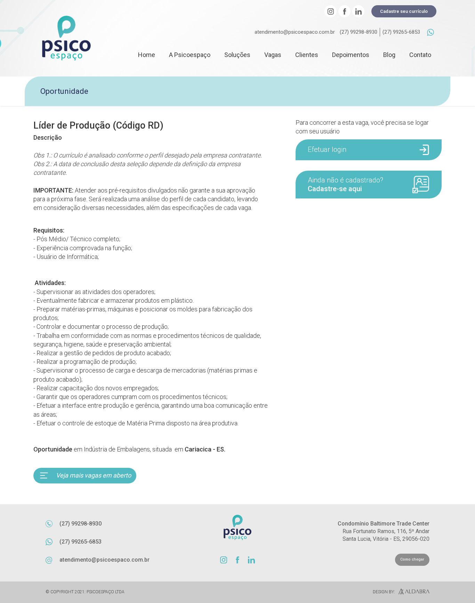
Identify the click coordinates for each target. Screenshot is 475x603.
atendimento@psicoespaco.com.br (295, 32)
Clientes (306, 54)
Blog (389, 54)
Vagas (272, 54)
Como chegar (412, 559)
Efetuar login (327, 149)
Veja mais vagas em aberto (93, 475)
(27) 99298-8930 (358, 32)
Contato (420, 54)
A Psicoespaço (189, 54)
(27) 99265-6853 (401, 32)
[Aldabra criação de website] (412, 592)
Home (146, 54)
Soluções (237, 54)
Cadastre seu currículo (404, 11)
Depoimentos (350, 54)
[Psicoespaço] (66, 38)
